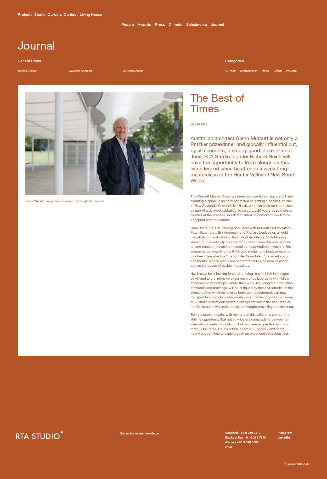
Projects (25, 14)
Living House (91, 14)
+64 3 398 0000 (242, 442)
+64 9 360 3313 (242, 432)
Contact (71, 14)
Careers (55, 14)
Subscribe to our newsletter (139, 433)
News (265, 71)
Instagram (285, 432)
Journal (217, 24)
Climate (175, 24)
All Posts (230, 71)
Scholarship (196, 24)
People (127, 24)
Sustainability (249, 71)
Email (228, 447)
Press (160, 24)
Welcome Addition (80, 71)
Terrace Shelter (27, 71)
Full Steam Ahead (132, 71)
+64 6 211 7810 (245, 437)
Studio (39, 14)
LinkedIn (284, 437)
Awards (144, 24)
